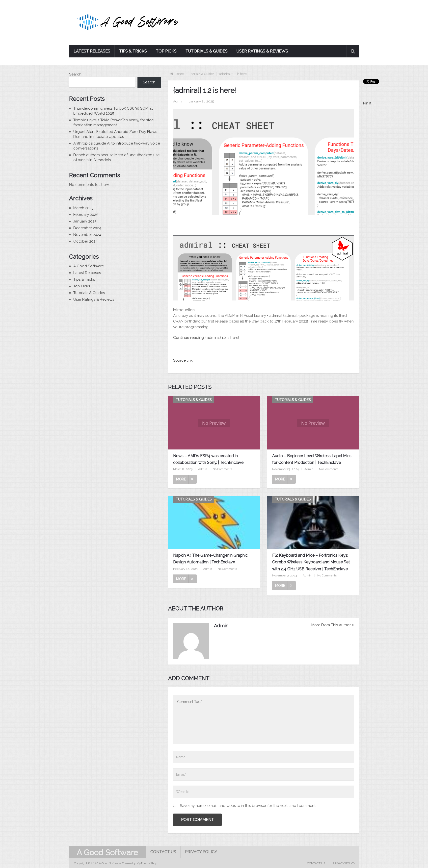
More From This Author (331, 625)
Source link (183, 360)
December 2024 (87, 228)
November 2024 (87, 234)
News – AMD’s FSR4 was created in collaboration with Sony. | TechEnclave (208, 459)
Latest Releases (92, 51)
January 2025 (84, 221)
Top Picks (166, 51)
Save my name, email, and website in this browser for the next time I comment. (248, 805)
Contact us (163, 851)
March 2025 (83, 208)
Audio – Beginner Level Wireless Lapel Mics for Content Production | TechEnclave (311, 459)
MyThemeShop (146, 863)
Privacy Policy (201, 851)
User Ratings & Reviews (262, 51)
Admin (178, 101)
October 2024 (85, 241)
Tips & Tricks (133, 51)
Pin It (367, 103)
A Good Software (88, 266)
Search (75, 74)
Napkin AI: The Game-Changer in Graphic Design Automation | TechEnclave (210, 558)
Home (179, 74)
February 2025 (85, 214)
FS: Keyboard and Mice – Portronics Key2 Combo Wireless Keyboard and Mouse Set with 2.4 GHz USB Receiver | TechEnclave (311, 562)
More (181, 479)
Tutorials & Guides (207, 51)
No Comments (222, 469)
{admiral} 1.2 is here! (222, 337)
